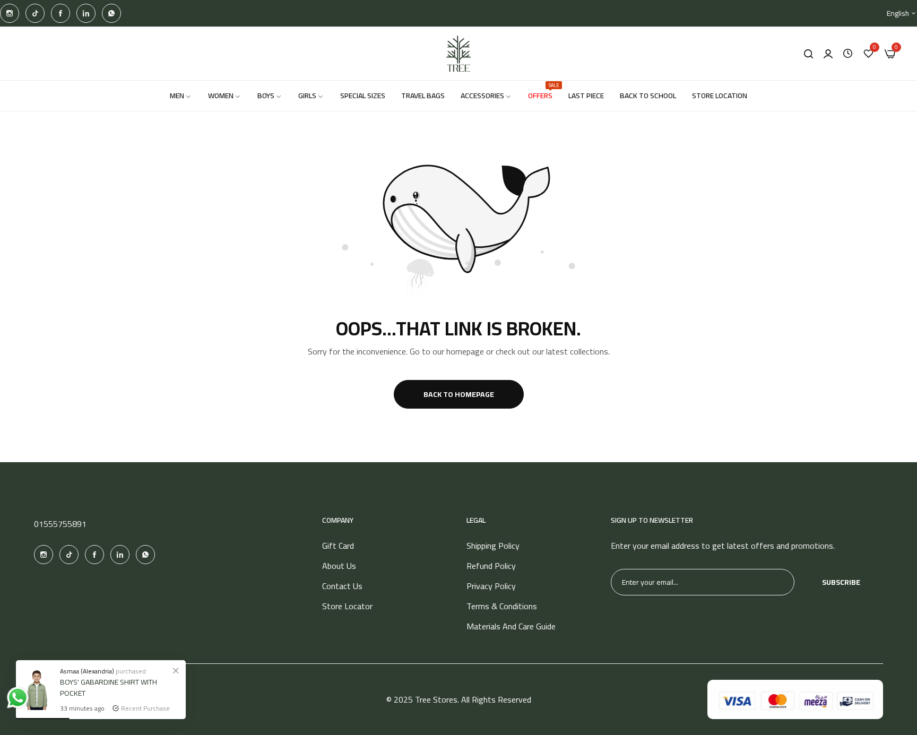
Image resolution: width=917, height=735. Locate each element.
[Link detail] (9, 13)
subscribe (841, 582)
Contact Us (342, 586)
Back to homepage (458, 394)
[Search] (808, 53)
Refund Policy (491, 566)
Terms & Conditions (501, 606)
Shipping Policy (493, 546)
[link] (175, 670)
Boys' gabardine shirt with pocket (108, 687)
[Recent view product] (847, 53)
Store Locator (347, 606)
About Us (339, 566)
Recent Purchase (145, 708)
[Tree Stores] (458, 54)
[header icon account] (828, 53)
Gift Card (338, 546)
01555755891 (60, 524)
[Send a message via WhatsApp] (17, 697)
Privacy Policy (491, 586)
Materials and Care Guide (511, 626)
